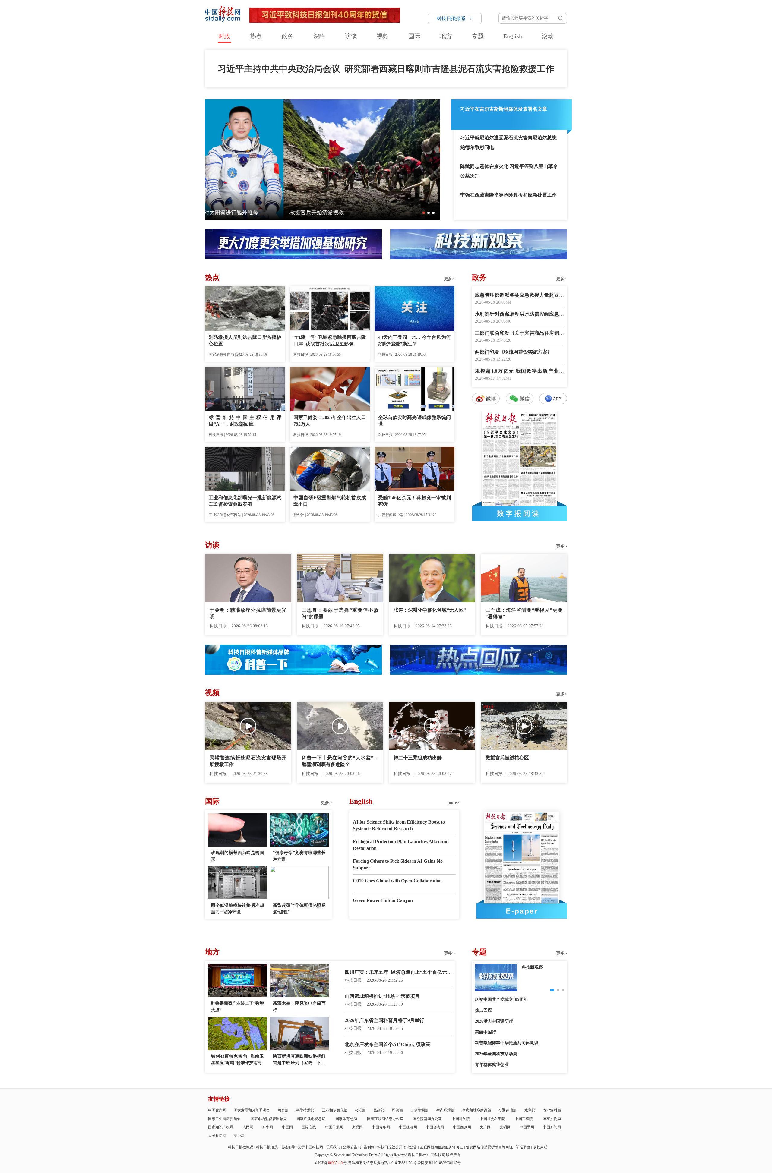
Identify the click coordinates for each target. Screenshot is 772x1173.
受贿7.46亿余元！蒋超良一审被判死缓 (414, 501)
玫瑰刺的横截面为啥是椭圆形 (237, 856)
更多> (449, 278)
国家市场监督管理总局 (269, 1119)
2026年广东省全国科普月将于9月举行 (384, 1020)
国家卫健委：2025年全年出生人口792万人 (329, 421)
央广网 (485, 1127)
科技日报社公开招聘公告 (397, 1147)
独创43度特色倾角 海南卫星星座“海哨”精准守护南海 (237, 1059)
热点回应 (483, 1010)
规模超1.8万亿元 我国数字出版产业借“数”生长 (519, 371)
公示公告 (350, 1147)
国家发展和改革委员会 (252, 1110)
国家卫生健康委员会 (224, 1119)
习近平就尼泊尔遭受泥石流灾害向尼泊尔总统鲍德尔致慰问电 (508, 142)
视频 (383, 36)
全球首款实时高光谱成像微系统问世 (414, 421)
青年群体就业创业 (492, 1064)
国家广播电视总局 (310, 1119)
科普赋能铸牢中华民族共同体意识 (506, 1043)
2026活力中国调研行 (494, 1021)
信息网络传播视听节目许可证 (489, 1147)
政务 (288, 36)
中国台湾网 (435, 1127)
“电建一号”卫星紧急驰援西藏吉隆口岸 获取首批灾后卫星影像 (329, 340)
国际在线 (309, 1127)
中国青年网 (381, 1127)
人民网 (247, 1127)
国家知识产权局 (220, 1127)
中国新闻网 (552, 1127)
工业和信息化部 (334, 1110)
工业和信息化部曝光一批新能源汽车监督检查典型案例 (245, 501)
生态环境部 (445, 1110)
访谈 (351, 36)
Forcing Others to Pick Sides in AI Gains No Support (398, 864)
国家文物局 (552, 1119)
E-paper (521, 911)
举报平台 (523, 1147)
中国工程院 (524, 1119)
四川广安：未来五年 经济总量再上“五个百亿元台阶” (398, 973)
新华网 (267, 1127)
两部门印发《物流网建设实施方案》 (513, 352)
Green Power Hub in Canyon (383, 900)
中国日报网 (334, 1127)
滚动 (548, 36)
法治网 (238, 1136)
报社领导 (287, 1147)
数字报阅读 (519, 513)
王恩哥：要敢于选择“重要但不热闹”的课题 (340, 613)
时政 (224, 36)
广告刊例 (367, 1147)
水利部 (529, 1110)
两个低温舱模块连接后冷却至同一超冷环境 (237, 908)
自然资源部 (419, 1110)
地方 (446, 36)
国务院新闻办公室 (427, 1119)
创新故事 (530, 967)
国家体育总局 (346, 1119)
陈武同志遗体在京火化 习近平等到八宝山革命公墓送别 (509, 171)
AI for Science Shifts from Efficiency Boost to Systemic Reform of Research (399, 825)
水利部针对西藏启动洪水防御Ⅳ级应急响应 (519, 314)
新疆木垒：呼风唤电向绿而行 (299, 1006)
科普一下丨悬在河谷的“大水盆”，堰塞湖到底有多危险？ (340, 761)
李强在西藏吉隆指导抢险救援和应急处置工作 (508, 194)
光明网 (505, 1127)
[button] (423, 213)
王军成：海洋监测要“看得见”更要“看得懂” (524, 613)
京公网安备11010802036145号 (437, 1163)
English (512, 36)
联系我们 (333, 1147)
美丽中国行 (485, 1032)
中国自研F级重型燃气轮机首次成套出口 (329, 501)
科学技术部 (305, 1110)
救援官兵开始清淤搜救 (238, 213)
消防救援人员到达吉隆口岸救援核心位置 (245, 340)
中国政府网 (217, 1110)
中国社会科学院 (492, 1119)
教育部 (283, 1110)
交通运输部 (507, 1110)
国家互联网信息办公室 (385, 1119)
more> (453, 802)
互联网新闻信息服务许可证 (441, 1147)
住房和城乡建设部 (476, 1110)
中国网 (287, 1127)
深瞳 (319, 36)
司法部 (397, 1110)
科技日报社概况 (240, 1147)
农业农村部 (552, 1110)
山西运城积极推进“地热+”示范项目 (382, 996)
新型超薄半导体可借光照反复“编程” (299, 908)
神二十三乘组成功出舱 (418, 757)
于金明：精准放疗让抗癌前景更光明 (248, 613)
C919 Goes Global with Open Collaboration (397, 880)
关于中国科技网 (310, 1147)
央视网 (357, 1127)
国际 (414, 36)
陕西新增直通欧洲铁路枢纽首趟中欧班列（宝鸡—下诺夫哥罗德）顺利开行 (299, 1060)
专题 (478, 36)
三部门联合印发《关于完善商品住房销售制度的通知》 (519, 333)
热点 (256, 36)
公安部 (360, 1110)
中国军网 (527, 1127)
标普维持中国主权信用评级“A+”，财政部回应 (245, 421)
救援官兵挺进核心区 (507, 757)
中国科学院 (461, 1119)
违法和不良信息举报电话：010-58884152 (380, 1163)
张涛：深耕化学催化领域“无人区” (430, 610)
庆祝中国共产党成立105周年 (501, 999)
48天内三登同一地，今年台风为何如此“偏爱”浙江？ (414, 340)
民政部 (378, 1110)
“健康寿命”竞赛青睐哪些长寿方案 (299, 856)
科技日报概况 (267, 1147)
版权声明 (540, 1147)
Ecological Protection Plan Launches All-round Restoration (401, 845)
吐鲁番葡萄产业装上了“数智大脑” (237, 1006)
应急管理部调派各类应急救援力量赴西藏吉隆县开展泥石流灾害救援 (519, 295)
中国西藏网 (462, 1127)
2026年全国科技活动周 (496, 1054)
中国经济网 (408, 1127)
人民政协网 (217, 1136)
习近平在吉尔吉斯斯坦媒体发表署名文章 (503, 109)
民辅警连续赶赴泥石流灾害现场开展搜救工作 (248, 761)
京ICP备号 (331, 1163)
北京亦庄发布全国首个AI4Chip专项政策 (387, 1044)
